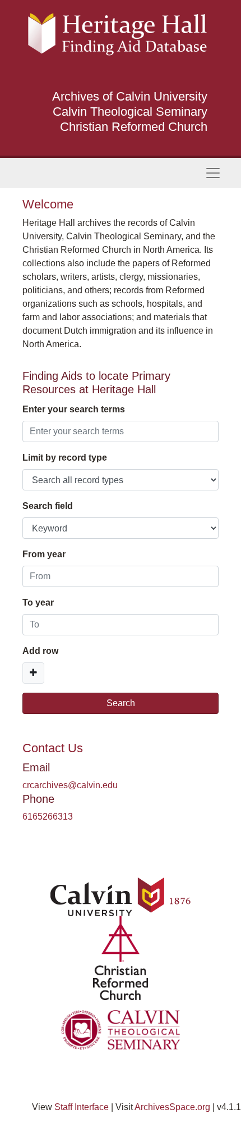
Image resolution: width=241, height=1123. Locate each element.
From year (44, 554)
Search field (47, 506)
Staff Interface (81, 1107)
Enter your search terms (73, 409)
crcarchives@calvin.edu (70, 785)
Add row (40, 651)
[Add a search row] (33, 673)
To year (38, 602)
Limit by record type (64, 457)
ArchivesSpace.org (172, 1107)
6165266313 (47, 816)
